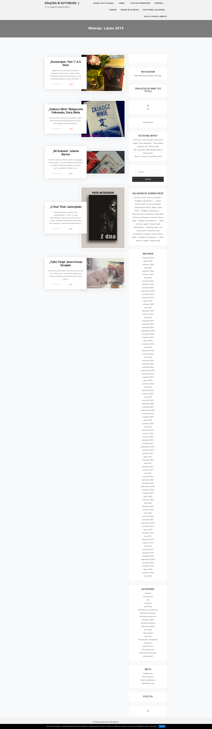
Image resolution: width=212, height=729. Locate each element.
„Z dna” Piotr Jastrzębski (66, 206)
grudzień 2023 (148, 364)
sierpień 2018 (147, 566)
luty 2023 (148, 397)
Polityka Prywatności (141, 3)
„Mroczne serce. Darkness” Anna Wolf (148, 214)
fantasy (148, 593)
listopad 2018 (148, 556)
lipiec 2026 (148, 261)
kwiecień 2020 (148, 506)
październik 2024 (148, 331)
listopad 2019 (148, 520)
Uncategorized (148, 650)
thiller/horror (148, 646)
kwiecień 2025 (148, 311)
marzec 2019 (148, 543)
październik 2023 (148, 371)
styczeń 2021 (147, 477)
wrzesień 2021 (148, 450)
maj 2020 (148, 503)
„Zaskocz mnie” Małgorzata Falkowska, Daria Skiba (65, 111)
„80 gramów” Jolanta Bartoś (66, 152)
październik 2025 (148, 291)
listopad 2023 (148, 367)
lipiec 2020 (148, 496)
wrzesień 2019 (148, 526)
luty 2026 (148, 278)
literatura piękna (148, 626)
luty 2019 (148, 546)
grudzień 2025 (148, 284)
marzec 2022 (148, 433)
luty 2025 (148, 317)
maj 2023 (148, 387)
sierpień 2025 (147, 298)
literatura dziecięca (148, 613)
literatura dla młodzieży (148, 610)
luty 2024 (148, 357)
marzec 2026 (148, 274)
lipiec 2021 (148, 457)
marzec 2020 (148, 510)
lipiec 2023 (148, 380)
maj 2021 (148, 463)
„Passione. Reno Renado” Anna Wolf (148, 140)
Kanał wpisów (148, 677)
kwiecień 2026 (148, 271)
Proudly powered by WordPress (106, 722)
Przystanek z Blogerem (154, 10)
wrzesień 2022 (148, 414)
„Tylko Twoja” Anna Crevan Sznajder (65, 263)
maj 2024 (148, 347)
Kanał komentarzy (148, 680)
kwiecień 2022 (148, 430)
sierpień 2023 (147, 377)
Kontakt (113, 10)
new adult (148, 630)
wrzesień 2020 (148, 490)
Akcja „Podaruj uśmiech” (155, 16)
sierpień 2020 (147, 493)
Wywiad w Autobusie (147, 653)
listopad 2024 (148, 327)
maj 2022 (148, 427)
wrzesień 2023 (148, 374)
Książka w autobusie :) (62, 3)
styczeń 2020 (147, 516)
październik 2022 (148, 410)
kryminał (148, 603)
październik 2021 (148, 447)
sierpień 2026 (147, 258)
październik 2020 (148, 487)
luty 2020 (148, 513)
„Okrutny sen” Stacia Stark (148, 146)
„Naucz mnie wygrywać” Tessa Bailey (148, 143)
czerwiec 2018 (148, 573)
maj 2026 (148, 268)
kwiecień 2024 (148, 351)
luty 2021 (148, 473)
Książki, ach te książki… (104, 3)
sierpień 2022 (147, 417)
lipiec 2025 (148, 301)
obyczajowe (148, 633)
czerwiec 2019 (148, 533)
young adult (148, 656)
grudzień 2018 (148, 553)
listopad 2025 (148, 288)
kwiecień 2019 (148, 540)
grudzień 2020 (148, 480)
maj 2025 (148, 308)
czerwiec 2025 (148, 304)
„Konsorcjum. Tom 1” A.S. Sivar (65, 63)
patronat (147, 636)
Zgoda (162, 726)
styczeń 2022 (147, 437)
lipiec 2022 (148, 420)
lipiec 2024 (148, 341)
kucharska (148, 606)
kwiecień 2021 (148, 467)
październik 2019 (148, 523)
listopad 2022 (148, 407)
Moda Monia (139, 227)
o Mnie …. (123, 3)
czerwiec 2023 (148, 384)
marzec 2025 (148, 314)
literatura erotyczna (148, 616)
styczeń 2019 (147, 549)
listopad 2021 (148, 443)
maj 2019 (148, 536)
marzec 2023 (148, 394)
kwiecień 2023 (148, 390)
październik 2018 (148, 559)
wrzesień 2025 (148, 294)
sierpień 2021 (147, 453)
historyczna (148, 597)
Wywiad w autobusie (130, 10)
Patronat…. (159, 3)
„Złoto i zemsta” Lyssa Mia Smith (148, 156)
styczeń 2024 (147, 361)
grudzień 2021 (148, 440)
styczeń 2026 (147, 281)
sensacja (148, 643)
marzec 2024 (148, 354)
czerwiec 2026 (148, 264)
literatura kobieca (148, 623)
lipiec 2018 (148, 569)
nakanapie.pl (148, 122)
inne (148, 600)
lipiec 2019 (148, 530)
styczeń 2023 (147, 400)
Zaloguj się (148, 673)
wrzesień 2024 (148, 334)
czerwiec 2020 (148, 500)
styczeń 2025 (147, 321)
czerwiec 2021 (148, 460)
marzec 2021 (148, 470)
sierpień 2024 (147, 337)
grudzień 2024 (148, 324)
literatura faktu (148, 620)
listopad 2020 (148, 483)
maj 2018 (148, 576)
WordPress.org (148, 683)
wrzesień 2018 (148, 563)
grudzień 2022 (148, 404)
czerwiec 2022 (148, 424)
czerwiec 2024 (148, 344)
